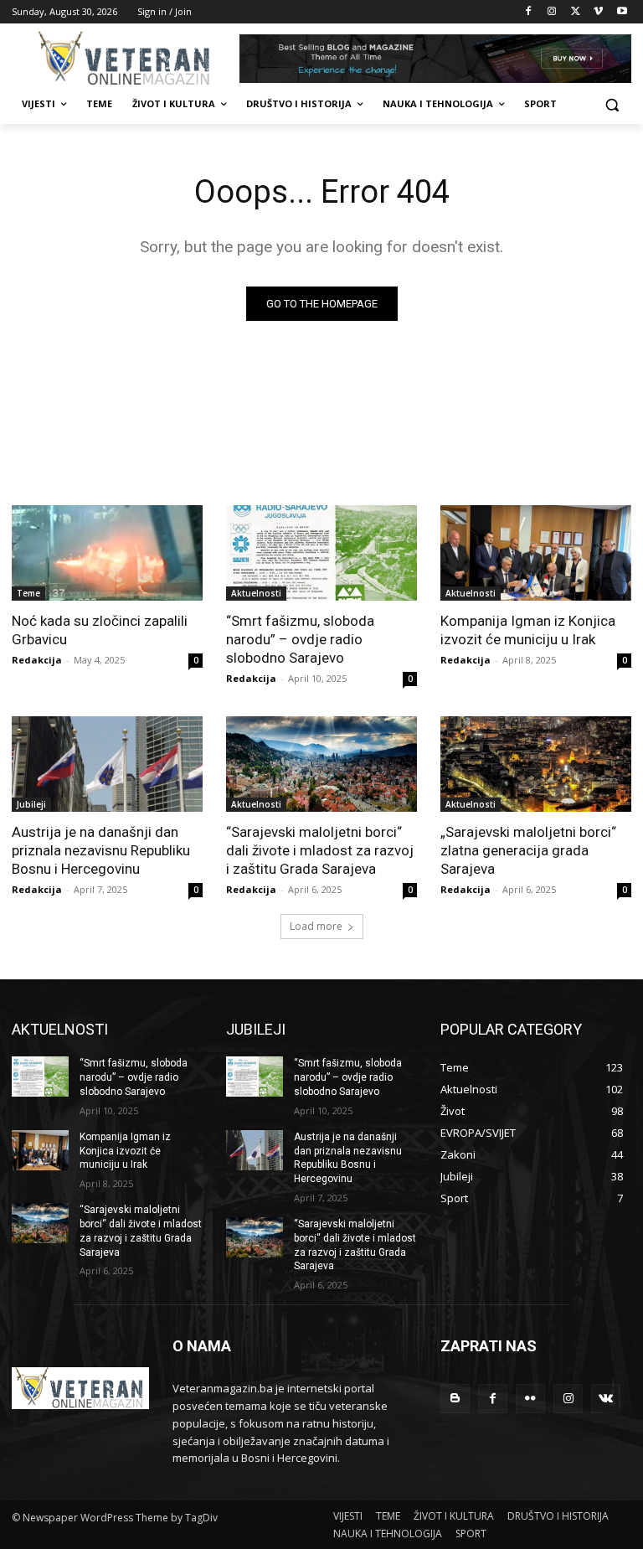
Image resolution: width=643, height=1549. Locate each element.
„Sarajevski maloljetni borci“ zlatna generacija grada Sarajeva (528, 850)
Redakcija (37, 659)
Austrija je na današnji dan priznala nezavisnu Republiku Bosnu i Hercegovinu (101, 850)
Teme (28, 593)
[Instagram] (552, 12)
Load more (316, 926)
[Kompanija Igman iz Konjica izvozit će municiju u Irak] (535, 553)
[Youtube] (621, 12)
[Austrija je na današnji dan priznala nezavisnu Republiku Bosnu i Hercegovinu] (107, 764)
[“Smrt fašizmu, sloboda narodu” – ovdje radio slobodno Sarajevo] (321, 553)
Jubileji (31, 804)
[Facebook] (528, 12)
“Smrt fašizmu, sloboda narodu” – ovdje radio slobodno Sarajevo (300, 639)
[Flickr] (530, 1398)
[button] (611, 104)
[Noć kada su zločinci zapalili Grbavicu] (107, 553)
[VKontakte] (605, 1398)
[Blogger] (455, 1398)
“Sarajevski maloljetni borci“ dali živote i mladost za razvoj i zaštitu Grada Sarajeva (320, 850)
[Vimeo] (598, 12)
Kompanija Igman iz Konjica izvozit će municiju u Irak (527, 630)
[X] (575, 12)
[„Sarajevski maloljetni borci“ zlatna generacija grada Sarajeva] (535, 764)
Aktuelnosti (256, 593)
